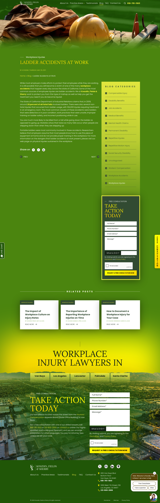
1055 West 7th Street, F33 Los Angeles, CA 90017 (110, 486)
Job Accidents (115, 108)
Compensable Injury (118, 93)
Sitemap (116, 500)
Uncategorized (115, 160)
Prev (26, 157)
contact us (64, 427)
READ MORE (29, 324)
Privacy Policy (120, 259)
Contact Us (115, 3)
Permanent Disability (118, 130)
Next (93, 157)
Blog (101, 3)
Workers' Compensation (119, 168)
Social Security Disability (119, 153)
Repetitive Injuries (116, 138)
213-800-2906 (50, 427)
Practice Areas (76, 3)
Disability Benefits (116, 100)
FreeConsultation (157, 251)
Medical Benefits (116, 115)
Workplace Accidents (118, 175)
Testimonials (92, 3)
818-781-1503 (133, 3)
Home (22, 76)
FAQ (107, 3)
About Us (64, 3)
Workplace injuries (35, 57)
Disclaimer (108, 259)
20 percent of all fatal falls (39, 104)
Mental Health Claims (118, 123)
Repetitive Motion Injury (119, 145)
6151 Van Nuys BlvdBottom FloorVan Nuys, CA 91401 (108, 475)
